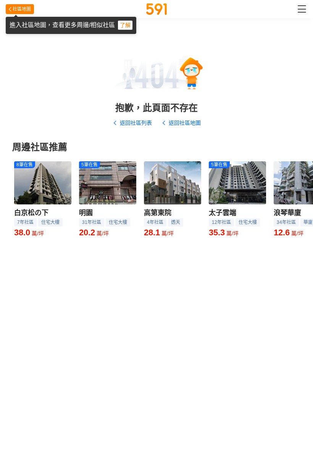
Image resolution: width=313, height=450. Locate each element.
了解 (125, 25)
